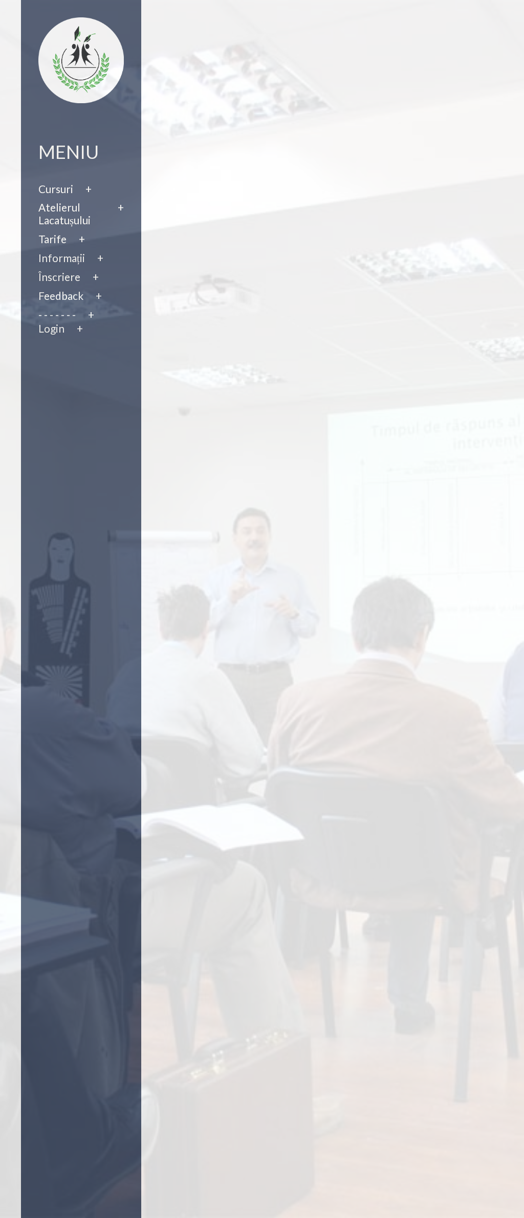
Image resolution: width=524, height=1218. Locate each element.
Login (51, 328)
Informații (61, 258)
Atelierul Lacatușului (64, 213)
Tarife (52, 239)
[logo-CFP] (81, 58)
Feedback (60, 296)
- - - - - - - (57, 315)
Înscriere (59, 277)
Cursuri (55, 189)
